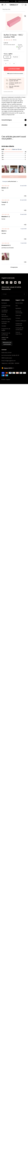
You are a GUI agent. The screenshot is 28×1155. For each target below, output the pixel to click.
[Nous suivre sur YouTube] (15, 282)
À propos (4, 303)
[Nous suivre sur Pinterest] (11, 282)
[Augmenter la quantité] (14, 63)
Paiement (18, 315)
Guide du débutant (21, 321)
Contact (18, 318)
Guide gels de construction (19, 328)
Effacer (23, 9)
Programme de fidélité (6, 329)
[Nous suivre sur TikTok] (19, 282)
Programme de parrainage (6, 334)
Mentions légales (6, 319)
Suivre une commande (19, 312)
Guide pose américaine (19, 324)
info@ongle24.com (10, 360)
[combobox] (12, 9)
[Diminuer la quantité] (6, 63)
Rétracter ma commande (7, 343)
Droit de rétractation (5, 315)
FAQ (17, 306)
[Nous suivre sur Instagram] (7, 282)
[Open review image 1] (5, 256)
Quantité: (6, 60)
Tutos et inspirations (19, 333)
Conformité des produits (6, 306)
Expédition (18, 308)
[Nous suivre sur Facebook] (3, 282)
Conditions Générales (5, 311)
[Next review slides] (25, 169)
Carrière (4, 326)
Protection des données (6, 322)
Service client (19, 303)
